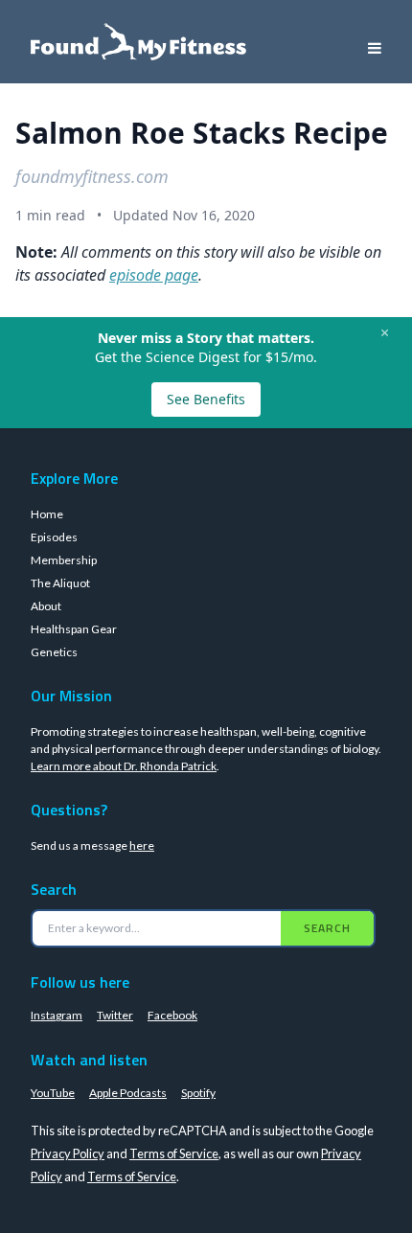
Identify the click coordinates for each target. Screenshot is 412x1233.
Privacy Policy (67, 1153)
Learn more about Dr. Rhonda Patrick (124, 766)
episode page (153, 274)
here (141, 845)
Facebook (172, 1015)
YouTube (53, 1092)
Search (327, 928)
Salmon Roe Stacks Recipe (201, 132)
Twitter (115, 1015)
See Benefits (206, 399)
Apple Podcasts (128, 1092)
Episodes (54, 537)
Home (47, 514)
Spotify (198, 1092)
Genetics (54, 652)
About (46, 606)
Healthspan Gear (74, 629)
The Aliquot (60, 583)
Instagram (56, 1015)
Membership (64, 560)
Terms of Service (173, 1153)
